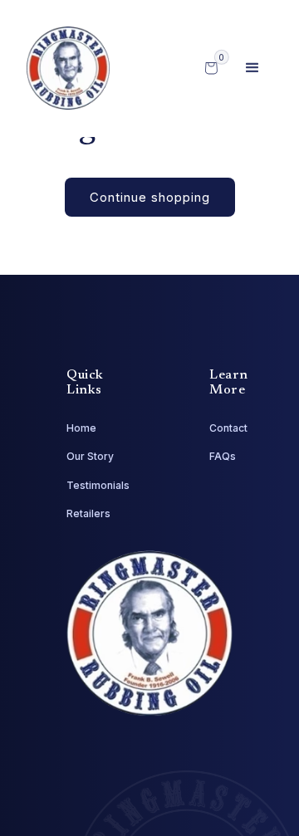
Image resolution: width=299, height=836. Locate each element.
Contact (228, 428)
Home (81, 428)
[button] (252, 68)
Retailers (88, 513)
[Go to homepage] (68, 68)
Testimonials (98, 485)
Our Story (90, 456)
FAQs (222, 456)
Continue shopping (150, 197)
